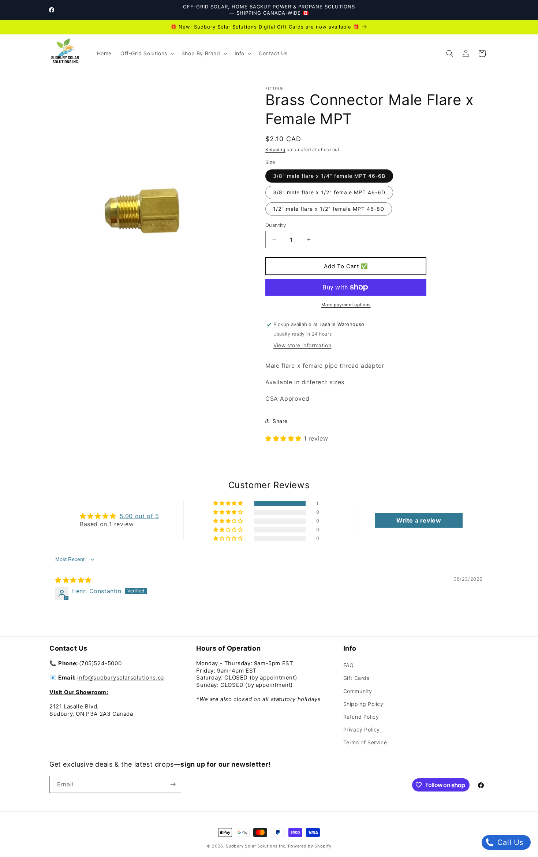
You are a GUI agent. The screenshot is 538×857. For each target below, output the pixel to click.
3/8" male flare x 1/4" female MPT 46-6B (329, 176)
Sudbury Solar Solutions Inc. (256, 846)
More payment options (346, 304)
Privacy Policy (361, 729)
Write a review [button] (418, 520)
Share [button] (280, 421)
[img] (73, 580)
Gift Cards (356, 678)
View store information (302, 345)
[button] (146, 53)
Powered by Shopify (310, 846)
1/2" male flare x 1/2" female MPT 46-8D (328, 209)
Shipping (275, 149)
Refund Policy (361, 717)
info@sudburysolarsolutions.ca (120, 677)
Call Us (509, 842)
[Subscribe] (173, 784)
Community (357, 691)
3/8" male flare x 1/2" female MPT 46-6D (329, 192)
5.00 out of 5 (139, 516)
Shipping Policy (363, 704)
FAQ (348, 665)
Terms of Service (365, 742)
